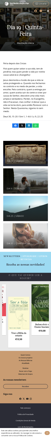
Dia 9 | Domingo (16, 188)
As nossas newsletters (14, 379)
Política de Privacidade (26, 414)
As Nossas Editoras (25, 360)
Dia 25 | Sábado (15, 216)
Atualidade (25, 363)
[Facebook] (20, 399)
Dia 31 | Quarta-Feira (18, 243)
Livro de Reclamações (25, 427)
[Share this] (15, 125)
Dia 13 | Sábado (15, 161)
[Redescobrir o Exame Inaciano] (37, 302)
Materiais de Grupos (25, 374)
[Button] (35, 11)
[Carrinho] (41, 10)
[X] (24, 399)
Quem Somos (25, 355)
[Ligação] (25, 260)
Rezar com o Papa (25, 371)
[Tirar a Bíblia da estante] (14, 313)
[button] (29, 11)
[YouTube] (27, 399)
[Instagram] (31, 399)
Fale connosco (25, 408)
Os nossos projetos (25, 358)
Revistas (25, 368)
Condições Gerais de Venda (25, 421)
